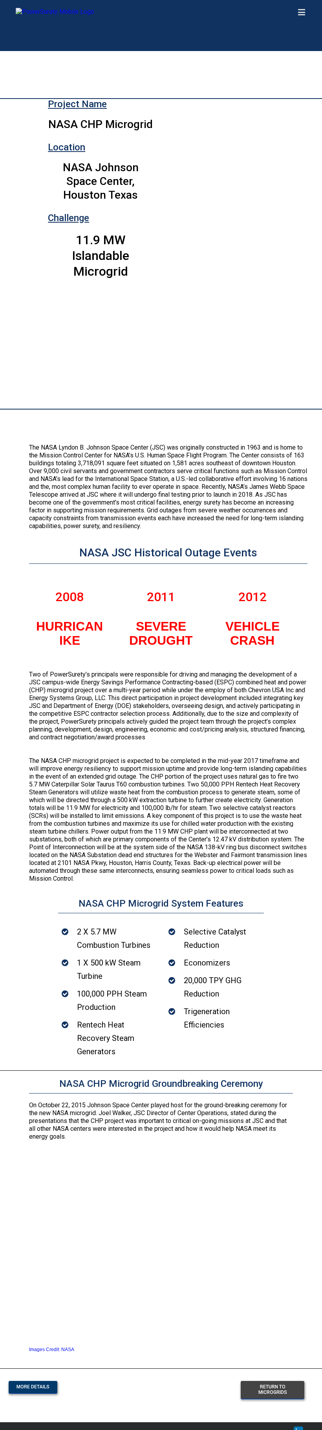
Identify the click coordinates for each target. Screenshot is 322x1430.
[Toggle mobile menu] (302, 12)
